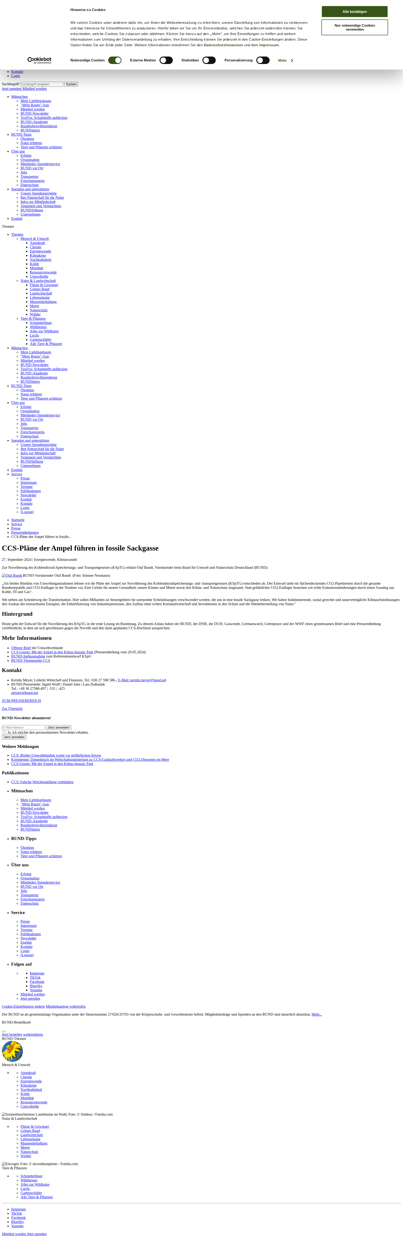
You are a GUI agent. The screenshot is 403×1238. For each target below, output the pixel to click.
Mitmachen (19, 97)
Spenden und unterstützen (30, 189)
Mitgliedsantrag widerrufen (66, 1006)
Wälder (35, 314)
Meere (34, 306)
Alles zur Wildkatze (44, 331)
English (16, 219)
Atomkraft (37, 243)
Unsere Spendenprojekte (39, 193)
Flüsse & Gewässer (44, 285)
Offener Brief (21, 648)
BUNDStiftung (32, 210)
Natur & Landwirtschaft (38, 281)
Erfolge (26, 155)
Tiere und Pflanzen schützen (41, 147)
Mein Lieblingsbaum (36, 101)
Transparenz (29, 176)
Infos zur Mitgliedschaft (38, 202)
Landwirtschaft (41, 293)
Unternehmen (31, 214)
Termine (27, 487)
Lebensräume (40, 297)
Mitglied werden (34, 89)
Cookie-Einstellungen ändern (23, 1006)
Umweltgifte (39, 276)
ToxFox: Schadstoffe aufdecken (44, 118)
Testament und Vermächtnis (41, 206)
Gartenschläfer (40, 340)
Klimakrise (38, 255)
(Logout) (27, 512)
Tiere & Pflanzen (33, 318)
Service (16, 474)
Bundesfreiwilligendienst (39, 126)
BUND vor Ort (32, 168)
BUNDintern (30, 130)
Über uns (18, 151)
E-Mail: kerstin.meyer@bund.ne (141, 680)
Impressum (269, 45)
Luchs (34, 335)
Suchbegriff (10, 84)
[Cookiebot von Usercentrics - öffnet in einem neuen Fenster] (39, 60)
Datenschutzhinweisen (223, 45)
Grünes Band (39, 289)
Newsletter (28, 495)
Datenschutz (30, 185)
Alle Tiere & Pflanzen (46, 344)
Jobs (24, 172)
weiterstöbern (33, 1034)
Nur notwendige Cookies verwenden (355, 27)
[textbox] (41, 84)
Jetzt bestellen (12, 1034)
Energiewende (40, 251)
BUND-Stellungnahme (28, 656)
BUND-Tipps (21, 134)
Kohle (34, 264)
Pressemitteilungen (25, 532)
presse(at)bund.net (24, 693)
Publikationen (31, 491)
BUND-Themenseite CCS (30, 660)
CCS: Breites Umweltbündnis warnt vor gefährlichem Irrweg (56, 755)
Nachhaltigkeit (40, 260)
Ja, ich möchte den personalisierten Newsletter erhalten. (48, 732)
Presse (25, 478)
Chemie (35, 247)
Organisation (30, 160)
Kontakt (17, 72)
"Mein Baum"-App (35, 105)
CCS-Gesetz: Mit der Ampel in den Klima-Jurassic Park (52, 652)
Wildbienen (38, 327)
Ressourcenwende (43, 272)
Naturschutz (39, 310)
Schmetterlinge (41, 323)
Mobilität (36, 268)
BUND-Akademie (34, 122)
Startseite (17, 520)
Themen (17, 234)
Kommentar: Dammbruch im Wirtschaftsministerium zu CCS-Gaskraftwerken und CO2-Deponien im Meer (90, 759)
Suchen (71, 84)
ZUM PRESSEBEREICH (21, 701)
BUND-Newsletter (35, 113)
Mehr (282, 60)
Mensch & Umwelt (35, 239)
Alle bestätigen (355, 12)
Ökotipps (27, 139)
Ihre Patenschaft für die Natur (42, 197)
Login (15, 76)
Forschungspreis (33, 181)
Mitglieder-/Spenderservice (40, 164)
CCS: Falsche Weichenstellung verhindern (42, 782)
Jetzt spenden (12, 89)
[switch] (166, 60)
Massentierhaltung (43, 302)
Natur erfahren (31, 143)
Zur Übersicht (12, 709)
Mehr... (317, 1014)
